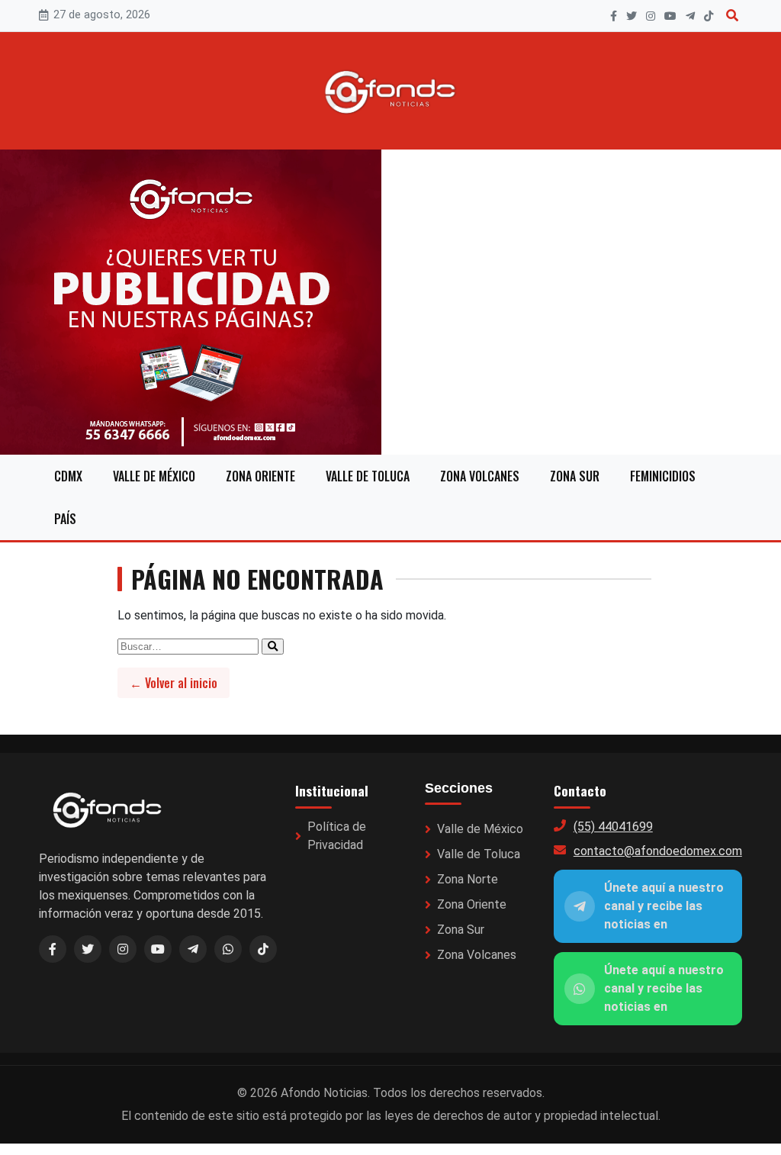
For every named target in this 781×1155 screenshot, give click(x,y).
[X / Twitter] (87, 949)
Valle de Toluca (368, 476)
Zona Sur (574, 476)
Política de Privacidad (336, 835)
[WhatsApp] (228, 949)
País (65, 519)
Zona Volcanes (479, 476)
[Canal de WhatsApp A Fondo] (390, 302)
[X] (631, 16)
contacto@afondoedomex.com (658, 851)
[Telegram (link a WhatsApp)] (193, 949)
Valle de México (154, 476)
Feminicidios (663, 476)
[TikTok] (708, 16)
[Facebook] (613, 16)
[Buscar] (732, 16)
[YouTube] (670, 16)
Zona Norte (467, 879)
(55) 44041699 (613, 826)
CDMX (68, 476)
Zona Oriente (260, 476)
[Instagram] (650, 16)
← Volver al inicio (173, 683)
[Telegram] (690, 16)
